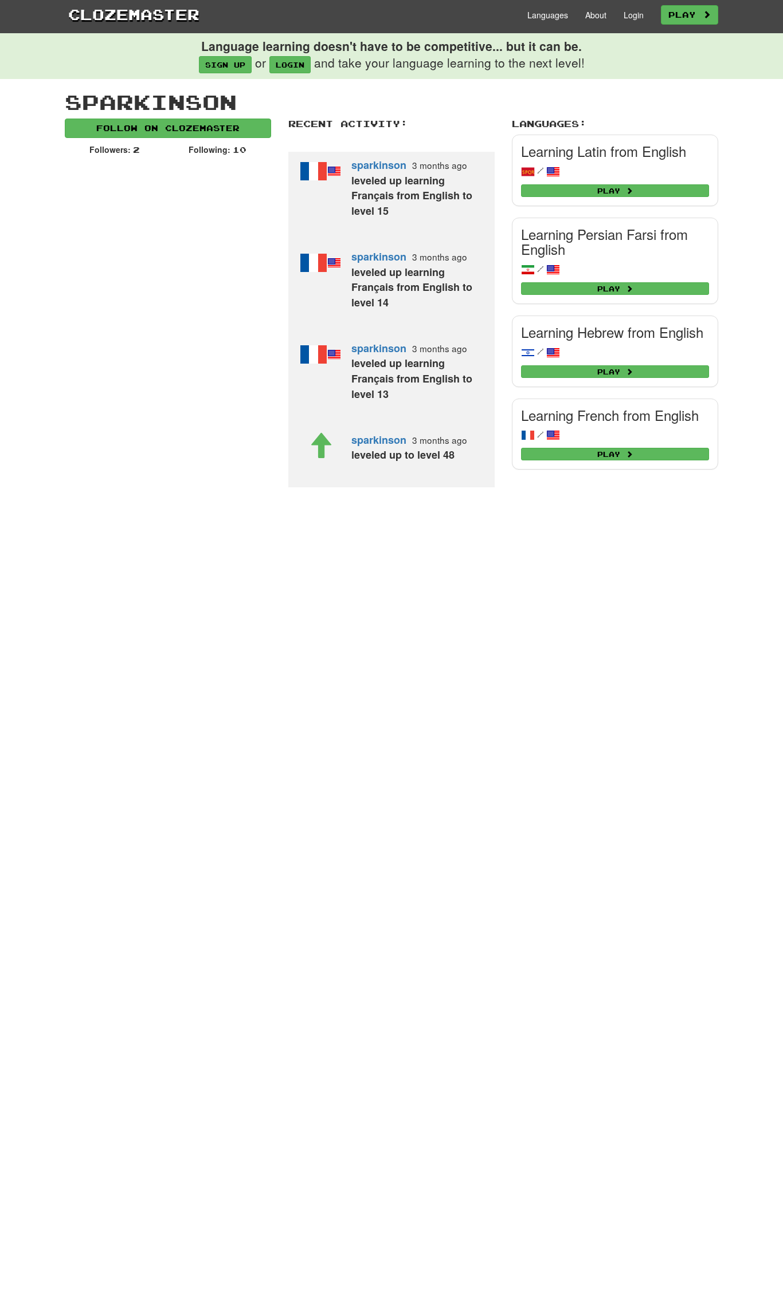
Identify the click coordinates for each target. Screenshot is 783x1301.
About (595, 15)
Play (685, 14)
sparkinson (378, 164)
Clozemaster (133, 14)
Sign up (225, 65)
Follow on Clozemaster (168, 128)
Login (634, 15)
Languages (547, 15)
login (290, 65)
